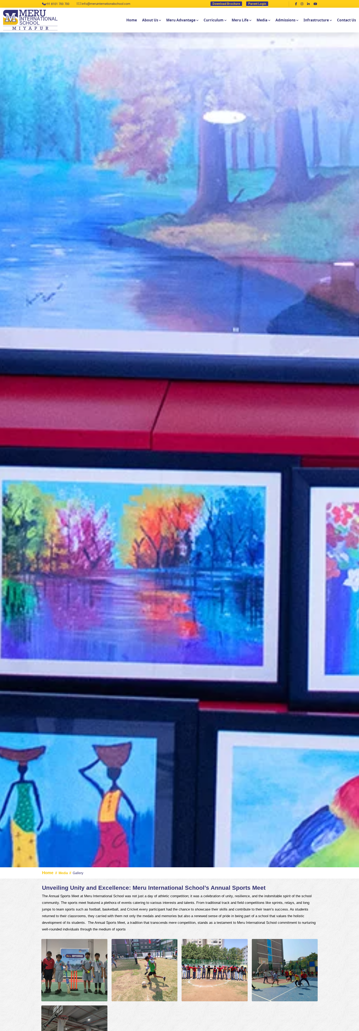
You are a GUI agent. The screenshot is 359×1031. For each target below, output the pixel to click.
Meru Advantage (180, 20)
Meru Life (240, 20)
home (131, 20)
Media (262, 20)
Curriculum (214, 20)
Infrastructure (316, 20)
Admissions (285, 20)
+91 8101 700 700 (57, 4)
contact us (346, 20)
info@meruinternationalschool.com (106, 4)
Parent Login (257, 3)
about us (150, 20)
